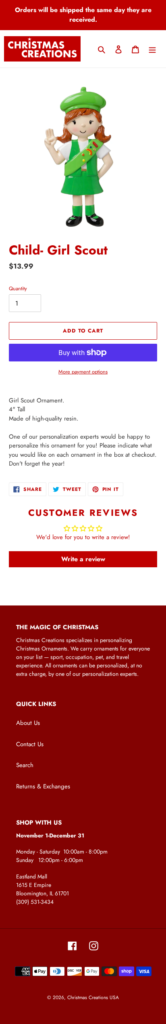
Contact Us (30, 744)
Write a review (83, 559)
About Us (28, 722)
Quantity (18, 288)
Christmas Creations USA (93, 997)
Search (24, 765)
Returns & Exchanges (43, 786)
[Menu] (152, 48)
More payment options (83, 372)
